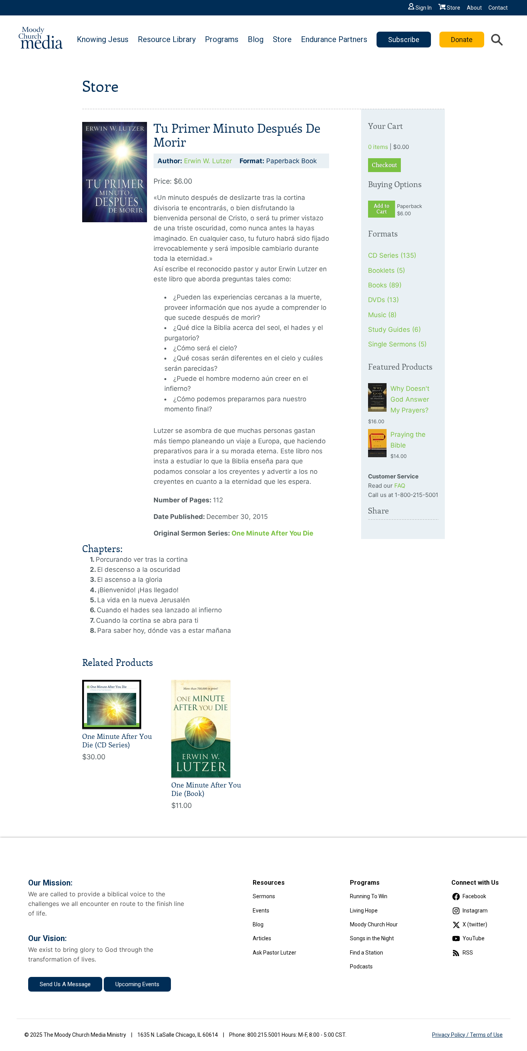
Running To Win (368, 896)
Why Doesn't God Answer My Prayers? (409, 399)
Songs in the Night (372, 938)
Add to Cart (381, 209)
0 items (378, 146)
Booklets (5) (386, 270)
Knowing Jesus (102, 39)
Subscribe (403, 39)
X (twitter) (475, 924)
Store (453, 8)
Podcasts (361, 966)
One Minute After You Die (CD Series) (117, 740)
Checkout (384, 165)
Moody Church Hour (374, 924)
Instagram (475, 910)
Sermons (264, 896)
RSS (468, 953)
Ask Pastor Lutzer (274, 953)
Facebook (474, 896)
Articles (262, 938)
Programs (221, 39)
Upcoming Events (137, 984)
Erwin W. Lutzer (208, 161)
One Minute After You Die (272, 533)
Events (261, 910)
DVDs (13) (383, 300)
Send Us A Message (65, 984)
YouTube (474, 938)
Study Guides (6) (394, 329)
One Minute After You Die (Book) (206, 789)
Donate (462, 39)
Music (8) (382, 315)
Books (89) (385, 285)
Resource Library (167, 39)
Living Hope (364, 910)
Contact (498, 8)
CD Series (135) (392, 255)
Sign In (423, 8)
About (474, 8)
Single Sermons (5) (397, 344)
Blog (256, 39)
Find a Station (366, 953)
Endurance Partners (334, 39)
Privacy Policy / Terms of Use (467, 1035)
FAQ (399, 485)
